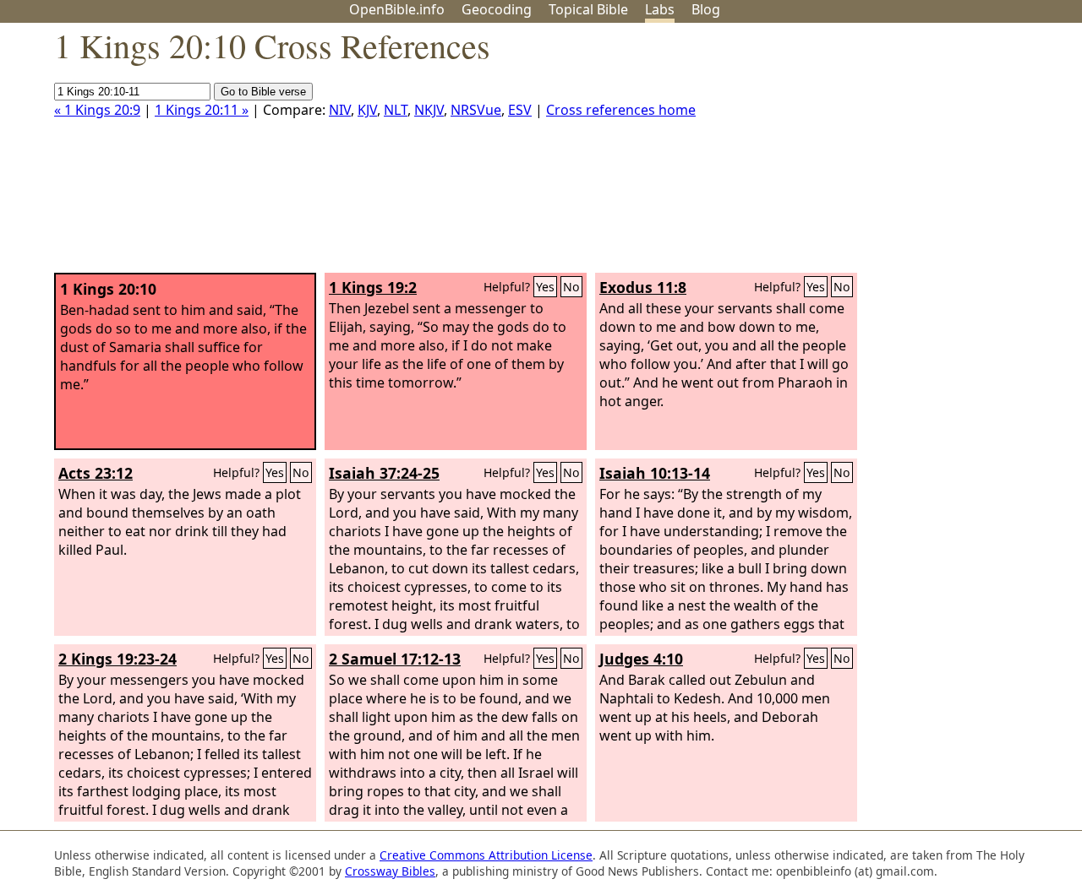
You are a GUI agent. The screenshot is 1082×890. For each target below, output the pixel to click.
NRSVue (476, 109)
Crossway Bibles (390, 871)
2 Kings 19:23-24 (117, 659)
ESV (520, 109)
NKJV (429, 109)
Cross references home (621, 109)
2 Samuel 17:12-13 (395, 659)
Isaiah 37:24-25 (384, 473)
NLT (395, 109)
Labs (660, 9)
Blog (705, 9)
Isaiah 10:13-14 (654, 473)
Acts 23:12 (95, 473)
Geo (497, 9)
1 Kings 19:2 (373, 287)
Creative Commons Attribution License (486, 855)
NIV (340, 109)
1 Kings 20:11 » (202, 109)
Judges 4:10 (641, 659)
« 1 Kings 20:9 (97, 109)
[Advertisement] (911, 154)
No (571, 287)
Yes (545, 287)
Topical (588, 9)
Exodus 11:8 (642, 287)
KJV (367, 109)
